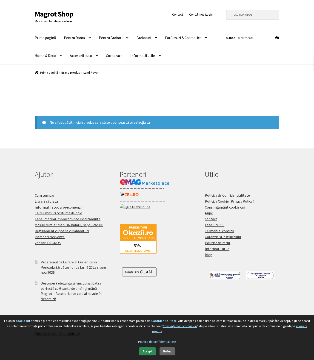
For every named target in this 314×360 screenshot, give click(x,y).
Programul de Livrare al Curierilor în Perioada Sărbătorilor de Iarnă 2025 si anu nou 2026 (73, 267)
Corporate (114, 55)
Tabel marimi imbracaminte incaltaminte (67, 219)
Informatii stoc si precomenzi (58, 207)
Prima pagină (45, 37)
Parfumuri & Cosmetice (183, 37)
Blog (208, 254)
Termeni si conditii (219, 231)
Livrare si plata (46, 201)
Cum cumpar (44, 195)
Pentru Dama (74, 37)
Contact (177, 14)
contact (211, 219)
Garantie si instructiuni (223, 236)
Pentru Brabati (111, 37)
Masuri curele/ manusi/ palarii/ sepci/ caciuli (69, 225)
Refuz (167, 351)
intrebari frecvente (50, 236)
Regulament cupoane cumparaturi (62, 231)
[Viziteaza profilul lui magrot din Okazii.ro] (157, 239)
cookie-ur (22, 321)
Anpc (209, 213)
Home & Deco (45, 55)
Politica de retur (217, 242)
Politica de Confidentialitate (227, 195)
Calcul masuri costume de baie (58, 213)
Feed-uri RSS (214, 225)
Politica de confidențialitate (157, 342)
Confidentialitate (164, 321)
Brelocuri (144, 37)
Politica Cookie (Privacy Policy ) (229, 201)
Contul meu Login (201, 14)
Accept (147, 351)
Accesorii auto (81, 55)
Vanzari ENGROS (48, 242)
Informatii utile (142, 55)
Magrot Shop (54, 14)
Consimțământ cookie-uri (225, 207)
